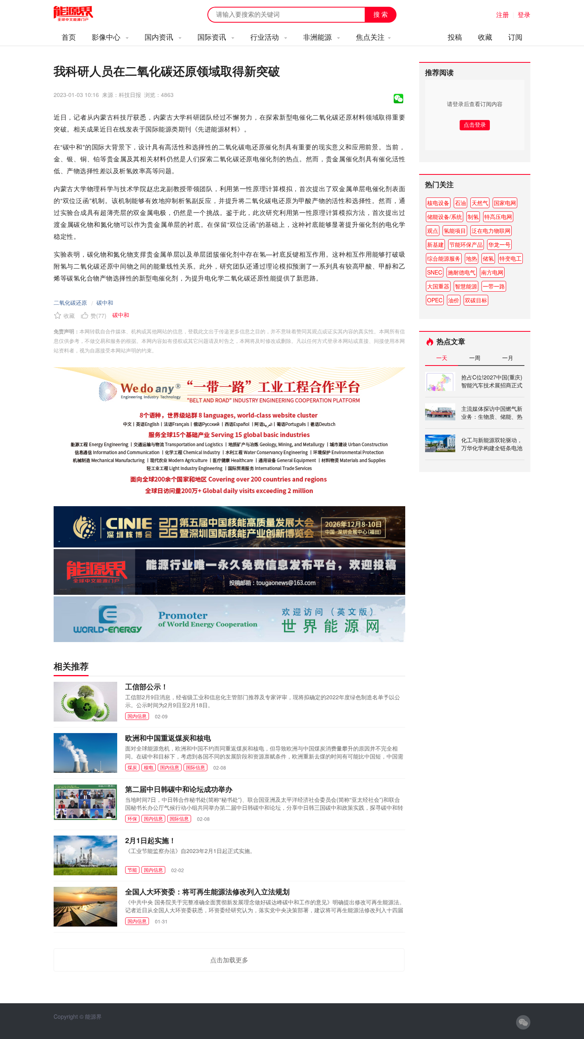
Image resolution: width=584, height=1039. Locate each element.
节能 (132, 869)
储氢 (488, 258)
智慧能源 (466, 286)
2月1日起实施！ (150, 840)
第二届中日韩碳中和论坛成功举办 (178, 789)
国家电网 (505, 203)
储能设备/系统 (444, 217)
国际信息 (195, 767)
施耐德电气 (462, 272)
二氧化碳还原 (70, 302)
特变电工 (510, 258)
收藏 (485, 36)
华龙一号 (499, 244)
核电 (148, 767)
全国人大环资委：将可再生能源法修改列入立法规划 (207, 891)
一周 (474, 358)
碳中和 (105, 302)
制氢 (473, 217)
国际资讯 (212, 36)
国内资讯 (160, 36)
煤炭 (132, 767)
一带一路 (494, 286)
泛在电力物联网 (491, 230)
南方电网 (492, 272)
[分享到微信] (398, 98)
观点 (432, 230)
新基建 (435, 244)
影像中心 (107, 36)
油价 (453, 300)
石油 (460, 203)
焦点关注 (370, 36)
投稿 (455, 36)
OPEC (435, 300)
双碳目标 (476, 300)
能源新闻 (81, 14)
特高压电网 (498, 217)
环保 (132, 818)
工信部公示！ (146, 686)
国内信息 (137, 715)
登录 (524, 14)
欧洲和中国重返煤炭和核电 (168, 738)
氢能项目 (455, 230)
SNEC (434, 272)
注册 (502, 14)
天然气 (480, 203)
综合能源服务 (443, 258)
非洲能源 (318, 36)
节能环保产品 (466, 244)
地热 (471, 258)
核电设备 (438, 203)
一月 (507, 358)
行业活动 (265, 36)
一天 (441, 358)
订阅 (515, 36)
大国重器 (438, 286)
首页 (69, 36)
